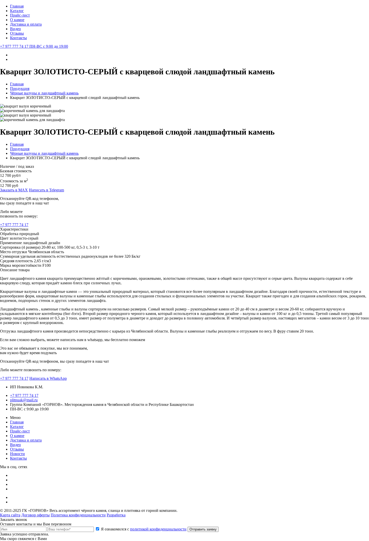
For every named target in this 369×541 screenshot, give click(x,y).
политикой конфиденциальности (158, 529)
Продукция (19, 88)
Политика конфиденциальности (78, 515)
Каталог (17, 11)
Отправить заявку (203, 529)
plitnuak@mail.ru (24, 400)
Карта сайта (10, 515)
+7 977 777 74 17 (34, 46)
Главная (17, 6)
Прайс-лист (20, 15)
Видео (15, 29)
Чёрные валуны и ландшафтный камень (44, 93)
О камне (17, 20)
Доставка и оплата (26, 24)
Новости (17, 454)
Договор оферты (35, 515)
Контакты (18, 38)
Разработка (116, 515)
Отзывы (17, 33)
